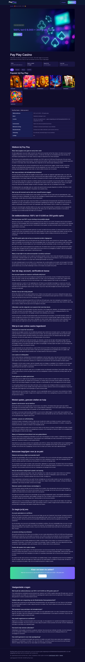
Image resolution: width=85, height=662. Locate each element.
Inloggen (64, 2)
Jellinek (61, 655)
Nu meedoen (18, 34)
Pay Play (11, 6)
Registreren (72, 2)
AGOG (57, 655)
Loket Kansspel (52, 655)
